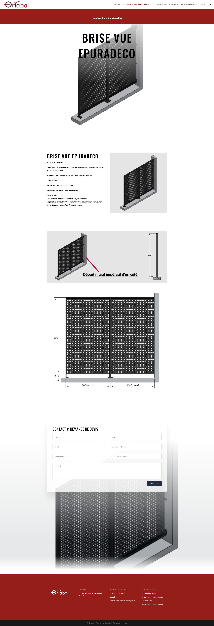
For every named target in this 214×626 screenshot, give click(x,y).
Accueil (117, 4)
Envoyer (154, 484)
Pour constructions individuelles (135, 4)
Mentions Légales (119, 623)
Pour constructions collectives (164, 4)
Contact (203, 4)
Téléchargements (188, 4)
